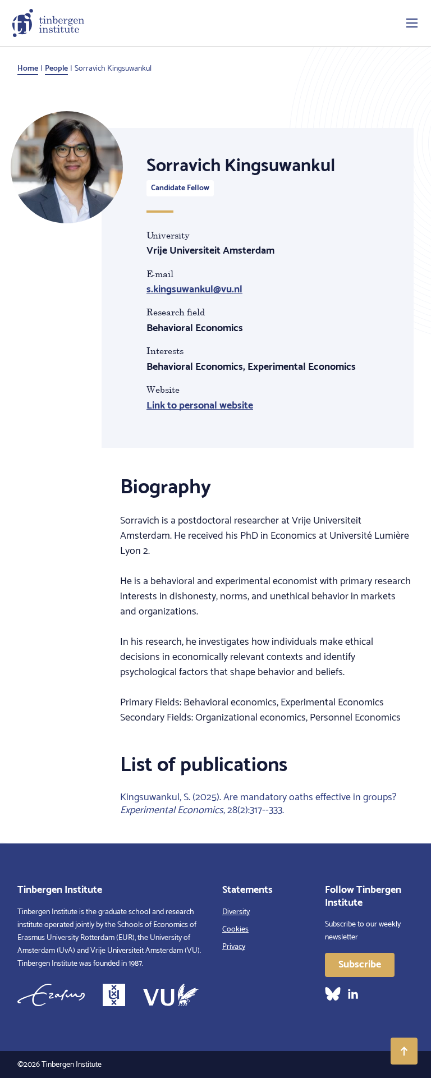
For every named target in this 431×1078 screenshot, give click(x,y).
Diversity (236, 912)
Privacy (233, 947)
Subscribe (359, 964)
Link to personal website (199, 405)
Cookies (235, 929)
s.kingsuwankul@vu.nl (194, 289)
